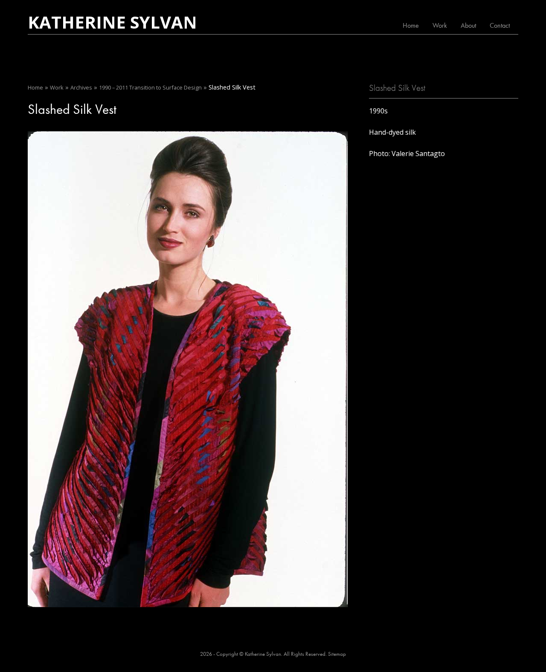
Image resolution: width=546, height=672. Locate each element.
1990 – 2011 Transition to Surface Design (150, 87)
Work (440, 25)
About (468, 25)
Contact (500, 25)
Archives (81, 87)
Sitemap (337, 654)
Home (411, 25)
